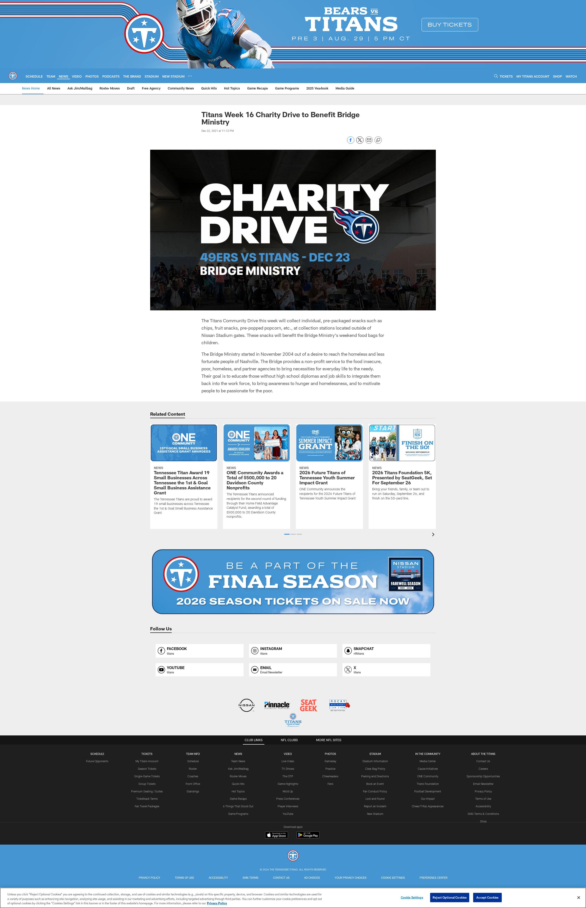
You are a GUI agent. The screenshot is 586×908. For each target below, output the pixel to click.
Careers (483, 768)
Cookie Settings (393, 877)
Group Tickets (147, 783)
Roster (193, 768)
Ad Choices (312, 877)
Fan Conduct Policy (375, 791)
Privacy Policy (483, 791)
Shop (483, 821)
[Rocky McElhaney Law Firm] (339, 705)
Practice (330, 768)
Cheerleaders (330, 776)
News (238, 753)
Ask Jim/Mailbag (238, 768)
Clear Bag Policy (375, 768)
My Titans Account (147, 761)
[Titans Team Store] (292, 720)
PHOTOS (330, 753)
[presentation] (434, 535)
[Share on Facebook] (350, 142)
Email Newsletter (483, 783)
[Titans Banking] (277, 705)
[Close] (579, 897)
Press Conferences (287, 798)
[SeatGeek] (308, 705)
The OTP (287, 776)
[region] (293, 898)
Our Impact (428, 798)
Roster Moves (238, 776)
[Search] (496, 76)
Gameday (330, 761)
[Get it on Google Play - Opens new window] (308, 837)
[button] (287, 534)
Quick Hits (238, 783)
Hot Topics (238, 791)
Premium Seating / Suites (147, 791)
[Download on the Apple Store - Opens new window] (276, 835)
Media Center (428, 761)
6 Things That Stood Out (238, 806)
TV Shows (288, 768)
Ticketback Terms (147, 798)
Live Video (288, 761)
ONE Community (427, 776)
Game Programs (238, 813)
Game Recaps (238, 798)
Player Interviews (288, 806)
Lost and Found (375, 798)
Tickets (146, 753)
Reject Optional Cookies (450, 897)
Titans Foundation (428, 783)
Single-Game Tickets (147, 776)
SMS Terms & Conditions (483, 813)
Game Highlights (288, 783)
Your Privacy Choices (350, 877)
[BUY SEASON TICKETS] (293, 581)
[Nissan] (246, 705)
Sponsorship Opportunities (483, 776)
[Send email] (369, 142)
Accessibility (483, 806)
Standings (193, 791)
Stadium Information (375, 761)
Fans (330, 783)
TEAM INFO (193, 753)
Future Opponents (97, 761)
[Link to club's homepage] (12, 75)
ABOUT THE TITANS (483, 753)
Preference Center (434, 877)
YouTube (288, 813)
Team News (238, 761)
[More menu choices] (190, 76)
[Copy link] (378, 140)
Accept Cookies (487, 897)
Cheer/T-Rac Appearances (428, 806)
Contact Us (483, 761)
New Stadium (375, 813)
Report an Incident (375, 806)
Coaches (192, 776)
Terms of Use (483, 798)
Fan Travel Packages (147, 806)
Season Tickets (147, 768)
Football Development (427, 791)
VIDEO (288, 753)
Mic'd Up (288, 791)
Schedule (97, 753)
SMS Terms (250, 877)
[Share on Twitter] (360, 142)
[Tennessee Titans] (293, 856)
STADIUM (375, 753)
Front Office (193, 783)
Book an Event (375, 783)
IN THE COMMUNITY (427, 753)
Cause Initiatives (428, 768)
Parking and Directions (375, 776)
